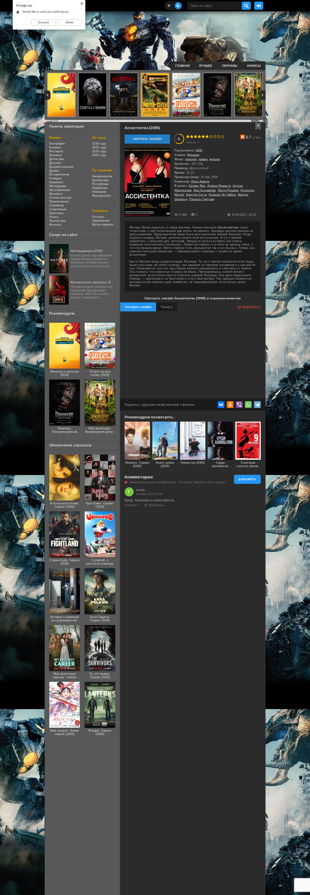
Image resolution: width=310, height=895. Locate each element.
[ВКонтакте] (221, 404)
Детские (55, 163)
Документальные (61, 166)
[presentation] (47, 95)
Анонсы (254, 66)
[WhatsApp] (248, 404)
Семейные (56, 205)
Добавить (247, 479)
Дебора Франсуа (219, 186)
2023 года (99, 155)
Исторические (59, 174)
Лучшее (205, 66)
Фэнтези (55, 224)
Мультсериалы (102, 224)
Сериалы (230, 66)
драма (203, 159)
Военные (55, 155)
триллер (191, 159)
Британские (100, 180)
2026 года (99, 143)
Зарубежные (101, 220)
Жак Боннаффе (205, 190)
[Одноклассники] (230, 404)
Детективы (56, 159)
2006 (199, 150)
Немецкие (99, 191)
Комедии (55, 178)
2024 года (99, 151)
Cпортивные (57, 209)
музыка (214, 159)
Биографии (57, 143)
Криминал (56, 182)
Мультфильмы (59, 190)
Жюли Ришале (228, 190)
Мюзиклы (56, 193)
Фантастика (57, 220)
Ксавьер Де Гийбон (222, 194)
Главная (182, 66)
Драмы (54, 170)
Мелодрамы (57, 186)
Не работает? (249, 307)
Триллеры (56, 213)
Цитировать (157, 505)
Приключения (59, 201)
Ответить (131, 505)
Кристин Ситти (196, 194)
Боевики (55, 147)
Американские (102, 176)
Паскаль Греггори (201, 199)
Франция (193, 155)
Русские (98, 216)
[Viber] (239, 404)
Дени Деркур (200, 181)
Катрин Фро (197, 186)
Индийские (99, 188)
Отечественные (60, 197)
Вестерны (56, 151)
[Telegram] (257, 404)
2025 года (99, 147)
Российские (100, 184)
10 (222, 136)
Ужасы (54, 217)
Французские (101, 195)
